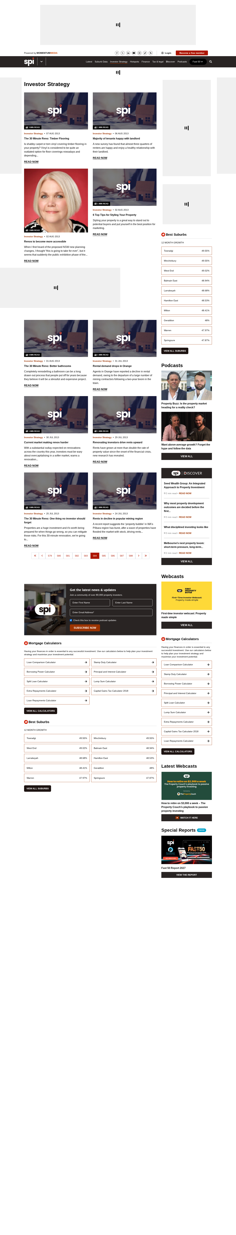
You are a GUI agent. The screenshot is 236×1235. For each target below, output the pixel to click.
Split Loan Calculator (37, 681)
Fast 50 (196, 61)
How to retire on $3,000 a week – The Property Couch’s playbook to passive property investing (184, 807)
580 (59, 555)
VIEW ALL (187, 456)
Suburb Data (101, 61)
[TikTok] (145, 53)
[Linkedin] (128, 53)
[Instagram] (139, 53)
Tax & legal (157, 61)
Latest (89, 61)
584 (95, 555)
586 (113, 555)
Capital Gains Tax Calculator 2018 (111, 691)
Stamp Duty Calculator (105, 662)
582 (77, 555)
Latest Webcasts (179, 766)
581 (68, 555)
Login (168, 53)
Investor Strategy (118, 61)
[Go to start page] (35, 556)
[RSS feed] (151, 53)
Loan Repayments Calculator (41, 700)
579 (50, 555)
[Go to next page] (138, 556)
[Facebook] (117, 53)
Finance (146, 61)
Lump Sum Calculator (105, 681)
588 (131, 555)
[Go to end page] (145, 556)
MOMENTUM (47, 53)
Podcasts (182, 61)
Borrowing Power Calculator (41, 671)
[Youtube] (134, 53)
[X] (123, 53)
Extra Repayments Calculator (41, 691)
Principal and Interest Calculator (110, 671)
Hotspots (134, 61)
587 (122, 555)
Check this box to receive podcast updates (94, 620)
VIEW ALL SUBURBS (37, 788)
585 (104, 555)
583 (86, 555)
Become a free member (191, 53)
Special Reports (183, 830)
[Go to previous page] (42, 556)
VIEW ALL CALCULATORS (40, 711)
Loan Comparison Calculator (41, 662)
